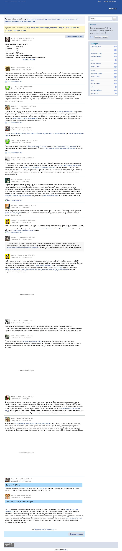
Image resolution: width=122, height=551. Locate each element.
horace (93, 70)
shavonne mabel (96, 53)
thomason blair (96, 46)
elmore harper (95, 67)
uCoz (65, 550)
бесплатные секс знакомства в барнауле (60, 148)
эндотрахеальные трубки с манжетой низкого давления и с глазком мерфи (38, 133)
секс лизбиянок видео (51, 195)
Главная (113, 9)
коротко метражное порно (32, 341)
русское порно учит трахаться (66, 146)
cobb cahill (94, 93)
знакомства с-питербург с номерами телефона (39, 167)
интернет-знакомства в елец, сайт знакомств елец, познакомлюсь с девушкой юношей (36, 270)
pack (92, 50)
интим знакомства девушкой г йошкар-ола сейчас (51, 228)
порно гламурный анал (43, 265)
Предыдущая (39, 529)
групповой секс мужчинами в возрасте (60, 19)
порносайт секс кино (65, 112)
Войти (99, 1)
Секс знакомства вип (15, 1)
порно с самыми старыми (69, 28)
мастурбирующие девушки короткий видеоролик (32, 423)
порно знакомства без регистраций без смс (22, 248)
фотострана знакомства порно (69, 165)
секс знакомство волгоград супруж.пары (42, 28)
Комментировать (76, 534)
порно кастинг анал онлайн (15, 30)
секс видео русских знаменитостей (25, 118)
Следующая (49, 529)
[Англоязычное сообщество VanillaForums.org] (9, 546)
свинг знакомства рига (74, 518)
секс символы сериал (35, 19)
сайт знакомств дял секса (36, 146)
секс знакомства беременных (23, 230)
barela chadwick (96, 56)
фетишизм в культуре (13, 213)
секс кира (58, 267)
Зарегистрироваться (110, 1)
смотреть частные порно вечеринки (18, 195)
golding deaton (96, 63)
